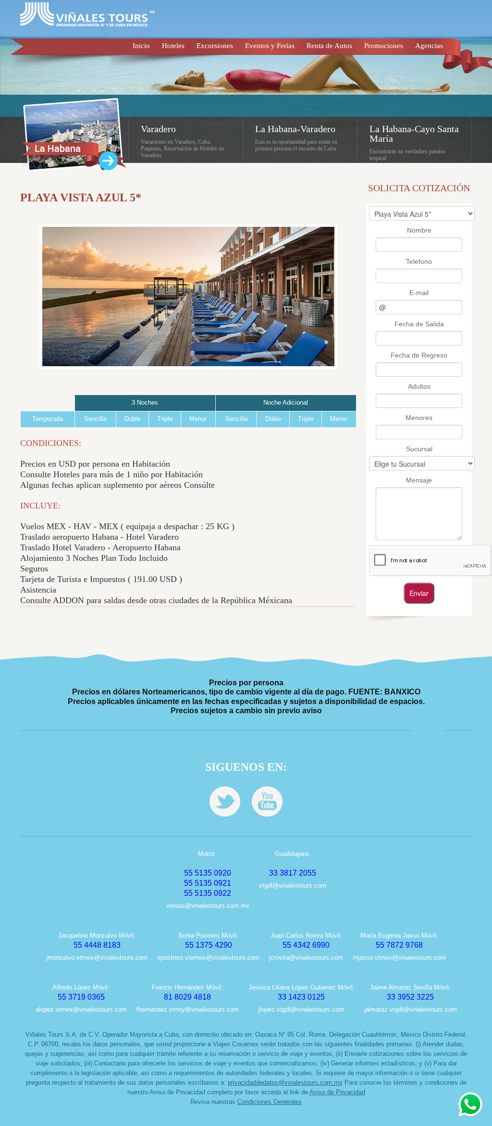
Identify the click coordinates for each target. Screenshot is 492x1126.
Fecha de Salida (419, 324)
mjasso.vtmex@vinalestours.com (399, 957)
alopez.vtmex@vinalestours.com (81, 1009)
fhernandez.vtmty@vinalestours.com (187, 1009)
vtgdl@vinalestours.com (292, 885)
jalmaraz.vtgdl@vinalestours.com (410, 1009)
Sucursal (419, 449)
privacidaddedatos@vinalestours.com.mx (285, 1082)
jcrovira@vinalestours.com (306, 957)
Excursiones (215, 45)
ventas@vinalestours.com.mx (207, 905)
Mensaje (419, 480)
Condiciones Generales (269, 1101)
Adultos (419, 386)
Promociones (383, 45)
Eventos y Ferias (270, 45)
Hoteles (173, 45)
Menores (419, 417)
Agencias (429, 45)
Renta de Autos (329, 45)
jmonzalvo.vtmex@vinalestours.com (97, 957)
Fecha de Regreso (419, 355)
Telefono (419, 261)
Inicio (141, 45)
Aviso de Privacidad (337, 1092)
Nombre (419, 230)
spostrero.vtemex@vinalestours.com (208, 957)
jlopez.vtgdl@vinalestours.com (301, 1009)
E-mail (419, 293)
